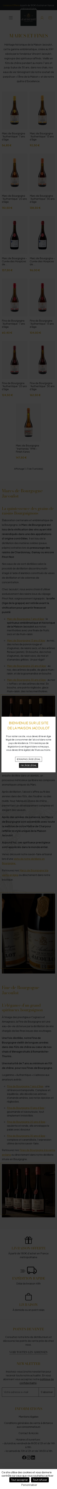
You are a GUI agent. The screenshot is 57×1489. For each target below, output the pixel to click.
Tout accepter (19, 1479)
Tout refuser (40, 1479)
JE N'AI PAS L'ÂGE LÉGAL (29, 759)
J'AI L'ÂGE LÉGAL (28, 765)
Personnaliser (29, 1484)
